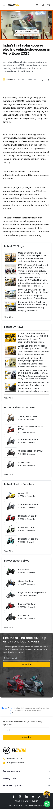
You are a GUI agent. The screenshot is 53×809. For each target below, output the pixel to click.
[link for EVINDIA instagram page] (20, 796)
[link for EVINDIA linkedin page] (26, 796)
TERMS (17, 801)
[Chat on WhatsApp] (47, 803)
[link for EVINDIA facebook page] (13, 796)
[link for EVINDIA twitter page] (39, 796)
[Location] (37, 5)
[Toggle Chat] (47, 794)
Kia (15, 187)
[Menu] (4, 5)
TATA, (26, 187)
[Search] (43, 5)
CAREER (35, 801)
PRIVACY (26, 801)
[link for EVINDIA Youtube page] (33, 796)
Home (4, 708)
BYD (20, 187)
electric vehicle (20, 107)
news (11, 711)
